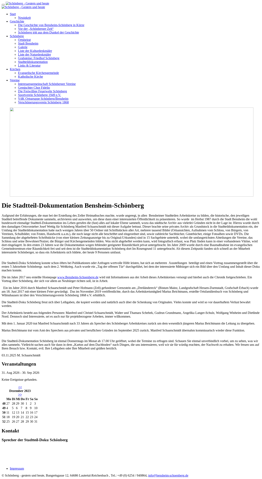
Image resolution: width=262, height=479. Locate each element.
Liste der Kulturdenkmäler (35, 51)
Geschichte (17, 21)
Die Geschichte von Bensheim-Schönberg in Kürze (51, 25)
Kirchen (15, 69)
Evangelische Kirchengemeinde (38, 73)
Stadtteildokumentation (33, 62)
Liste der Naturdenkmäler (34, 54)
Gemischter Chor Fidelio (34, 87)
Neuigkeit (24, 17)
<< (20, 387)
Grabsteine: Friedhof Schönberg (38, 58)
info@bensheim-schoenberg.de (168, 475)
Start (13, 14)
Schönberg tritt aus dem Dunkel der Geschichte (48, 32)
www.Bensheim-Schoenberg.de (77, 277)
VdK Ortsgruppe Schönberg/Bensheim (43, 98)
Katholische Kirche (30, 76)
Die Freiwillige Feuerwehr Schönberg (42, 91)
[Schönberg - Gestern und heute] (27, 3)
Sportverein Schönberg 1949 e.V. (39, 95)
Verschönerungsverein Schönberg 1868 (43, 102)
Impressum (17, 468)
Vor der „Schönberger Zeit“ (36, 28)
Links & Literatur (29, 65)
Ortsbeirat (24, 39)
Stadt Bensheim (28, 43)
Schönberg (17, 36)
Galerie (22, 47)
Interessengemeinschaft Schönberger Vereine (47, 84)
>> (20, 394)
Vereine (15, 80)
